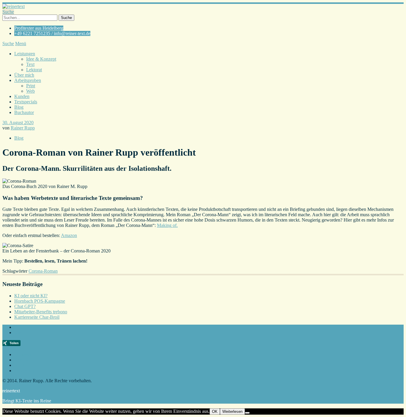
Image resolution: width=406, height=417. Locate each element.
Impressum (24, 354)
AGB (19, 365)
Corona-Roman (43, 271)
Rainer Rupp (23, 127)
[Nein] (247, 413)
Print (30, 85)
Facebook (23, 327)
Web (30, 91)
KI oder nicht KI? (31, 295)
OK (215, 411)
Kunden (21, 96)
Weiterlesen (232, 411)
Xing (19, 332)
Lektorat (34, 69)
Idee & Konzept (41, 58)
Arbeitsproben (27, 80)
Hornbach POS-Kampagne (39, 301)
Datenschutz (25, 370)
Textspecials (25, 101)
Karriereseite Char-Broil (36, 317)
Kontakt (21, 359)
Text (30, 64)
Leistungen (24, 53)
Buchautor (24, 112)
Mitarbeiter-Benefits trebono (40, 311)
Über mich (24, 75)
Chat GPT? (25, 306)
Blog (18, 107)
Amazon (69, 235)
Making (164, 225)
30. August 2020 (18, 122)
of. (174, 225)
